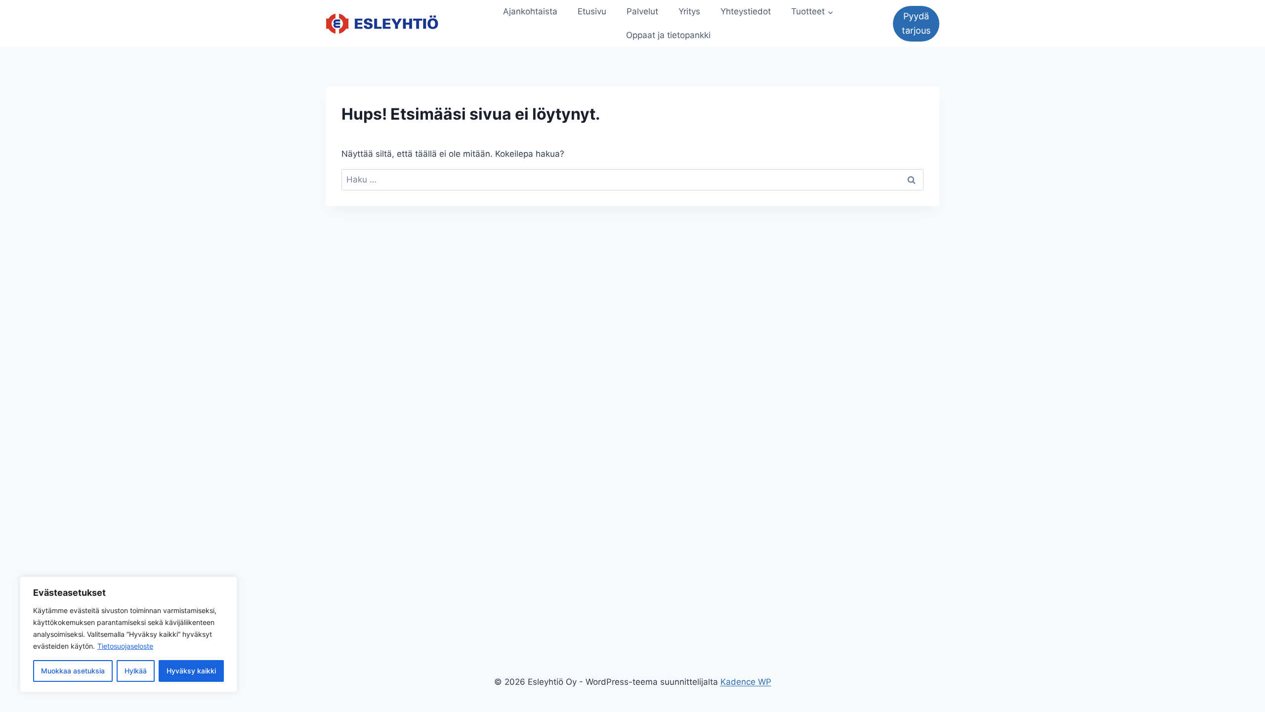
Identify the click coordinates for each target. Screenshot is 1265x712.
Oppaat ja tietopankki (668, 35)
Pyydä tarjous (916, 23)
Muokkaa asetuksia (73, 671)
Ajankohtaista (530, 11)
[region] (128, 634)
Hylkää (136, 671)
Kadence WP (745, 682)
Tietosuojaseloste (125, 646)
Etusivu (592, 11)
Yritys (689, 11)
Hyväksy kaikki (191, 671)
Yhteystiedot (745, 11)
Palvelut (642, 11)
